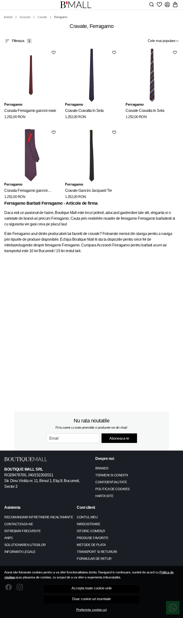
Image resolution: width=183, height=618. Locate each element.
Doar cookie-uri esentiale (91, 599)
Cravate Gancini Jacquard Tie (88, 190)
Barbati (8, 17)
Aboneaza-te (119, 438)
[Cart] (175, 4)
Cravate (42, 17)
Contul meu (87, 517)
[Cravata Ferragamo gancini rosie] (30, 75)
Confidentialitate (111, 482)
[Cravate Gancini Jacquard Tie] (91, 155)
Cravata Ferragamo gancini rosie (30, 111)
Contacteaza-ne (18, 524)
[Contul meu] (167, 4)
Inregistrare (88, 524)
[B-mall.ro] (75, 4)
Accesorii (25, 17)
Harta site (104, 496)
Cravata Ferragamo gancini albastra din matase (26, 191)
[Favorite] (159, 4)
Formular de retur (94, 559)
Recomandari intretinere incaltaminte (38, 517)
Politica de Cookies (112, 489)
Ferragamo (13, 104)
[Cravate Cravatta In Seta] (91, 75)
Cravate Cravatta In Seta (84, 111)
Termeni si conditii (111, 475)
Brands (101, 468)
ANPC (8, 538)
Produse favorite (92, 538)
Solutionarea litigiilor (25, 545)
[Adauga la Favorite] (54, 52)
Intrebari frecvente (22, 531)
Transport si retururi (97, 552)
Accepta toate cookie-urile (91, 588)
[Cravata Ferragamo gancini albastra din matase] (30, 155)
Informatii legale (20, 552)
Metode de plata (91, 545)
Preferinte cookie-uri (91, 610)
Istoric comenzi (91, 531)
